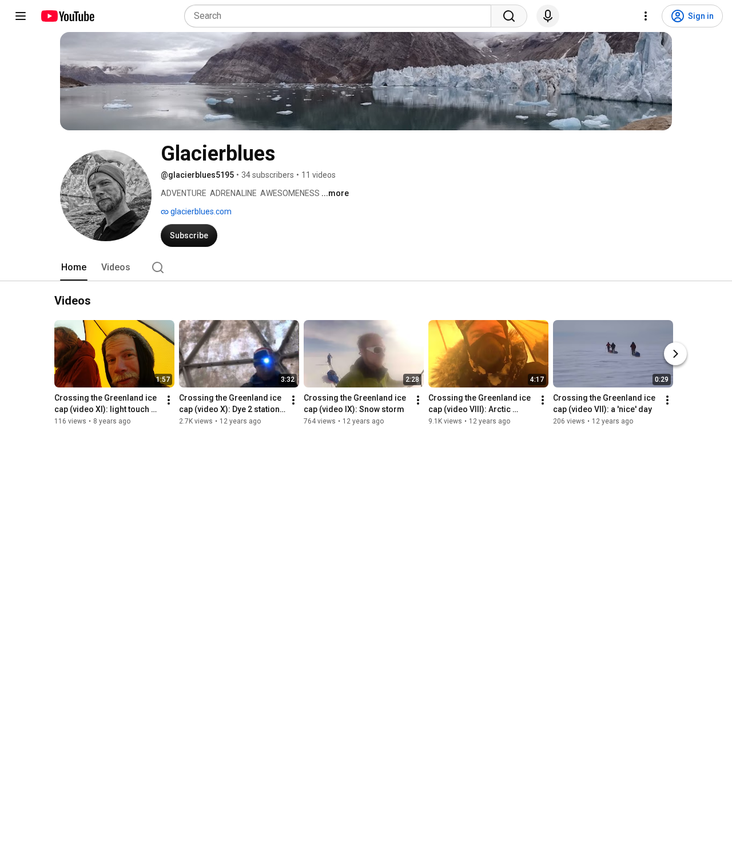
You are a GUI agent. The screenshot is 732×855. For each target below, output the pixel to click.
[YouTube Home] (67, 16)
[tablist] (366, 267)
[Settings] (646, 16)
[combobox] (341, 16)
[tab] (73, 267)
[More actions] (168, 400)
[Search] (509, 16)
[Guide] (20, 16)
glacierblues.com (200, 211)
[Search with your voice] (547, 16)
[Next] (675, 354)
